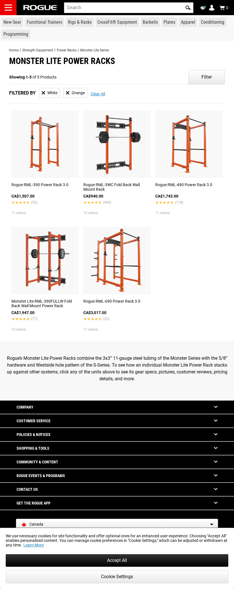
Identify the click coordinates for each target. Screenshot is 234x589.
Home (14, 50)
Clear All (98, 94)
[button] (188, 7)
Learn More (33, 545)
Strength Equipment (37, 50)
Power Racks (66, 50)
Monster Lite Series (94, 50)
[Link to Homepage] (40, 7)
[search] (128, 7)
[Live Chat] (204, 8)
